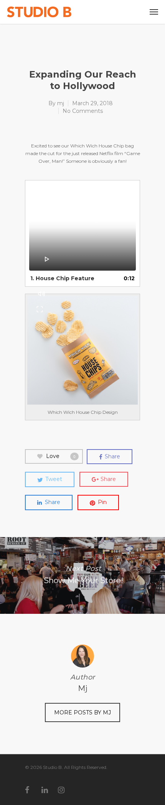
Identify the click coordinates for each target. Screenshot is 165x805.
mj (60, 103)
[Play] (47, 259)
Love (61, 456)
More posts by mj (82, 712)
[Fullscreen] (39, 309)
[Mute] (41, 294)
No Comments (83, 110)
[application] (82, 227)
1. (62, 278)
